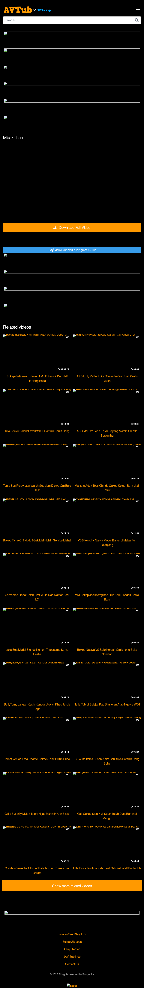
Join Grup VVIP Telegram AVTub (75, 250)
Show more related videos (72, 885)
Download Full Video (74, 227)
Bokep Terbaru (72, 949)
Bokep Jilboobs (72, 941)
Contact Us (72, 964)
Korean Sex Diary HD (72, 934)
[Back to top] (137, 979)
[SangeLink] (28, 9)
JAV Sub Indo (72, 956)
